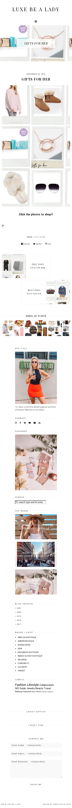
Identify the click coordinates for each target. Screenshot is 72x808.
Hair (33, 691)
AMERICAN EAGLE (26, 641)
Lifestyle (33, 685)
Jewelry (30, 688)
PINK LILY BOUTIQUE (27, 637)
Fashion (20, 685)
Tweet (39, 244)
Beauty (39, 688)
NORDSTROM (24, 645)
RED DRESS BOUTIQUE (28, 652)
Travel (47, 688)
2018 (19, 620)
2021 (19, 608)
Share (27, 244)
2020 (19, 612)
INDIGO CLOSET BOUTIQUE (30, 656)
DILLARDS (22, 659)
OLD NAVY (22, 667)
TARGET (21, 670)
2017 (19, 624)
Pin (49, 244)
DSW (20, 648)
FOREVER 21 (23, 663)
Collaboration (47, 685)
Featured (27, 691)
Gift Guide (39, 237)
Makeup (18, 691)
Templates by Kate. (62, 804)
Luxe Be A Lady (36, 9)
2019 (19, 616)
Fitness (38, 691)
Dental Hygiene (47, 692)
